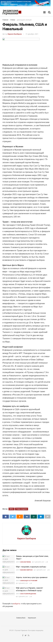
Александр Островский (28, 580)
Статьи (12, 20)
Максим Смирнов (26, 570)
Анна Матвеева (25, 562)
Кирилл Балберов (15, 34)
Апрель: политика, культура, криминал (31, 577)
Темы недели (21, 509)
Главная (5, 20)
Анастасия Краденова (28, 593)
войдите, (16, 604)
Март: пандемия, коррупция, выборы (31, 567)
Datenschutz (20, 618)
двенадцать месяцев (24, 20)
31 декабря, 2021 (32, 34)
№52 (11, 509)
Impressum (32, 618)
